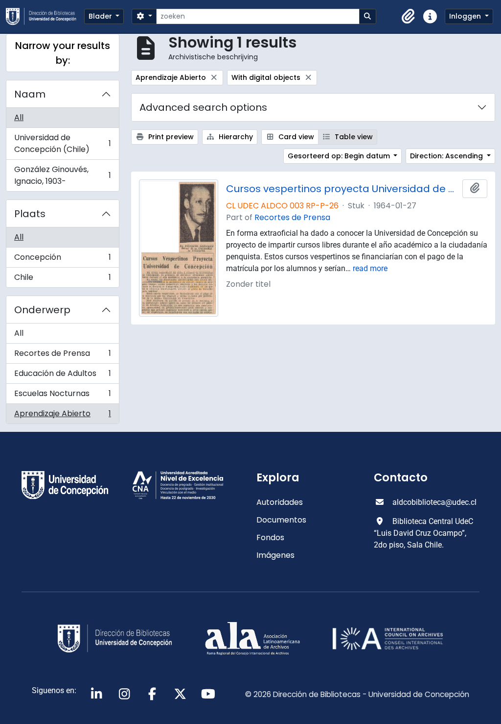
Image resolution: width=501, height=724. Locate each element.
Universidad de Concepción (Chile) (62, 143)
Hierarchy (235, 137)
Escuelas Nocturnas (62, 396)
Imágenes (275, 555)
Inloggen (466, 16)
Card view (295, 137)
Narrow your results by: (62, 53)
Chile (62, 279)
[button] (408, 16)
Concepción (62, 259)
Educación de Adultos (62, 376)
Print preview (170, 137)
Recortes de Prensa (62, 356)
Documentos (281, 519)
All (18, 117)
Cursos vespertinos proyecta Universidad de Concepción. (342, 189)
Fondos (270, 537)
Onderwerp (42, 310)
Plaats (30, 214)
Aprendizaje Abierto (62, 416)
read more (370, 268)
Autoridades (279, 502)
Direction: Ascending (447, 156)
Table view (353, 137)
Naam (30, 94)
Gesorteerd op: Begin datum (340, 156)
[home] (45, 16)
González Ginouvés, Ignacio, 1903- (62, 175)
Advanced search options (203, 107)
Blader (101, 16)
